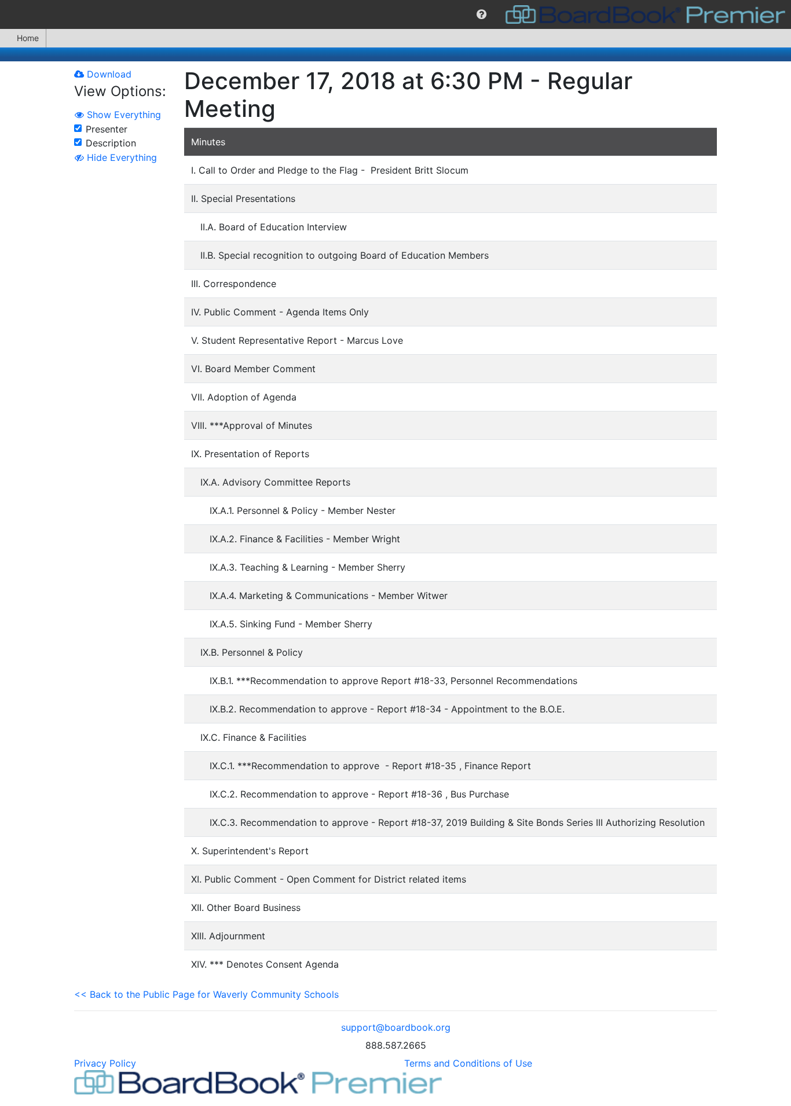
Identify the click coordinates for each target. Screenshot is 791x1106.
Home (28, 38)
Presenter (106, 129)
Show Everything (122, 114)
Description (111, 143)
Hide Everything (120, 157)
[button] (481, 14)
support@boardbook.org (396, 1027)
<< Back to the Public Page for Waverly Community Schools (206, 994)
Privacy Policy (105, 1063)
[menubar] (395, 14)
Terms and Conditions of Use (468, 1063)
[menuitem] (481, 14)
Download (107, 74)
